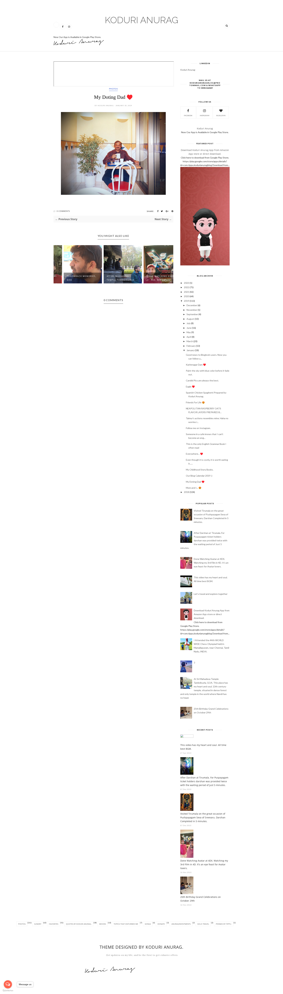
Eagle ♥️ (190, 386)
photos (113, 88)
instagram (204, 115)
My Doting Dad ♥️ (195, 481)
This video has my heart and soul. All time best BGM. (203, 746)
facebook (188, 115)
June (189, 327)
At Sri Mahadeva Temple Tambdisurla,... (113, 278)
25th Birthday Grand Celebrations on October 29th (200, 898)
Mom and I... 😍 (193, 487)
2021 (186, 291)
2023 (186, 282)
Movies (102, 924)
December (192, 305)
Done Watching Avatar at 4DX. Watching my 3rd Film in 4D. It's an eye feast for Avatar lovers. (211, 563)
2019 (186, 300)
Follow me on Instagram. (198, 428)
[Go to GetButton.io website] (8, 991)
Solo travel (203, 924)
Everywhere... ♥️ (194, 453)
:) (194, 662)
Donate (161, 924)
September (192, 314)
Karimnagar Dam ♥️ (196, 364)
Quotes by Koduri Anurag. (79, 924)
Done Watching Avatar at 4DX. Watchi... (153, 278)
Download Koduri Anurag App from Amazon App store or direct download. (211, 614)
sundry (37, 924)
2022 (186, 287)
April (189, 336)
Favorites (53, 924)
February (191, 345)
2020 (186, 296)
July (188, 323)
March (190, 341)
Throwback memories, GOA (72, 278)
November (192, 309)
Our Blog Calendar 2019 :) (199, 475)
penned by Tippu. (224, 924)
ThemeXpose (57, 992)
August (190, 318)
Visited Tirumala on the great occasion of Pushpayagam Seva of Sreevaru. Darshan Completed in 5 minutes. (202, 817)
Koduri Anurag (141, 20)
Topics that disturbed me (126, 924)
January (190, 350)
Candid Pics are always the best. (202, 380)
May (189, 332)
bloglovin (221, 115)
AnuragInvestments (181, 924)
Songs (148, 924)
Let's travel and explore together (210, 594)
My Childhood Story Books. (199, 469)
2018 (186, 492)
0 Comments (63, 211)
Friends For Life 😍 (195, 402)
